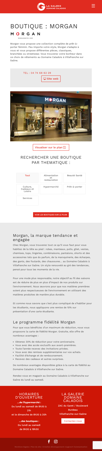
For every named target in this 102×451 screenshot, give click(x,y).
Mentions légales (22, 447)
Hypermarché (51, 186)
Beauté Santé (74, 175)
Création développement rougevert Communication (65, 447)
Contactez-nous (73, 421)
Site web (52, 78)
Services (27, 198)
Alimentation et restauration (51, 177)
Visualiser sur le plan (48, 147)
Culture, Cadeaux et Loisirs (27, 189)
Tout (27, 175)
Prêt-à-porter (74, 186)
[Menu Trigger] (93, 5)
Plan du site (36, 447)
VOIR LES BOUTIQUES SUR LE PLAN (51, 215)
